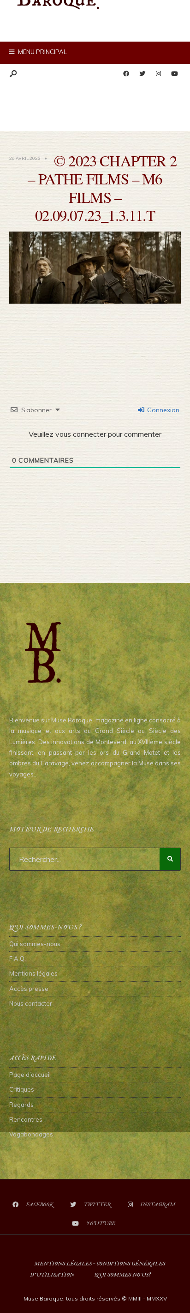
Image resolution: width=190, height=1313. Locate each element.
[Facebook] (125, 73)
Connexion (162, 410)
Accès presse (28, 988)
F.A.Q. (17, 958)
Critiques (21, 1089)
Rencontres (25, 1119)
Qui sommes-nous (34, 943)
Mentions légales (33, 973)
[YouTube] (174, 73)
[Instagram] (158, 73)
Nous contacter (30, 1003)
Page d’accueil (30, 1074)
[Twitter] (142, 73)
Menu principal (42, 51)
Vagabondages (31, 1134)
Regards (21, 1104)
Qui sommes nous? (122, 1274)
